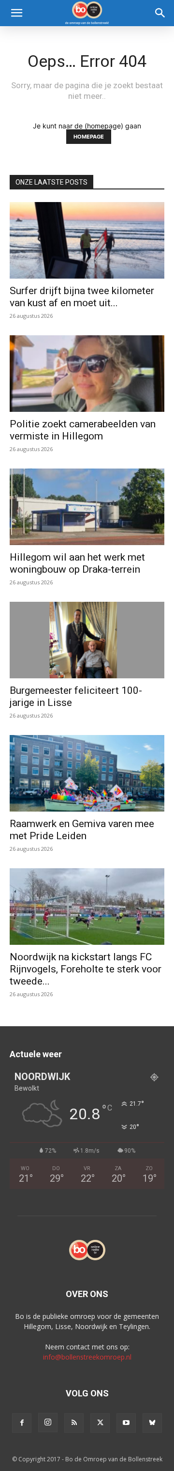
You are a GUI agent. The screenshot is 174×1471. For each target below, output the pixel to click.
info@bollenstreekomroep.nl (87, 1356)
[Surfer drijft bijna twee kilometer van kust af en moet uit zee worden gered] (87, 240)
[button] (16, 13)
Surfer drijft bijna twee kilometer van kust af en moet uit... (82, 297)
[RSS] (74, 1423)
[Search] (160, 13)
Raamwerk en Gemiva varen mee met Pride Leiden (82, 830)
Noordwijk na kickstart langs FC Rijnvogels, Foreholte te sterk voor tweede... (85, 969)
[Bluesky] (152, 1423)
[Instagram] (48, 1422)
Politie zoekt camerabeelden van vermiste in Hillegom (83, 430)
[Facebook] (21, 1423)
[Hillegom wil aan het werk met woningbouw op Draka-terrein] (87, 507)
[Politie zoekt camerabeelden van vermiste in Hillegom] (87, 373)
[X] (100, 1423)
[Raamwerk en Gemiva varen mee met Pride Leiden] (87, 773)
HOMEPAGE (88, 136)
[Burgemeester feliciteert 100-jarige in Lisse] (87, 640)
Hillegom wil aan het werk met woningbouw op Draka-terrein (77, 563)
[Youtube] (126, 1423)
